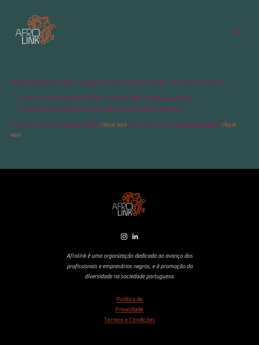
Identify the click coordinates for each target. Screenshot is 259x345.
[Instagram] (124, 236)
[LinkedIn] (135, 236)
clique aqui (113, 124)
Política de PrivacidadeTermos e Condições (129, 309)
